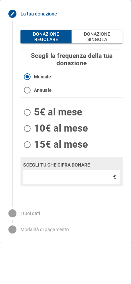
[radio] (71, 76)
